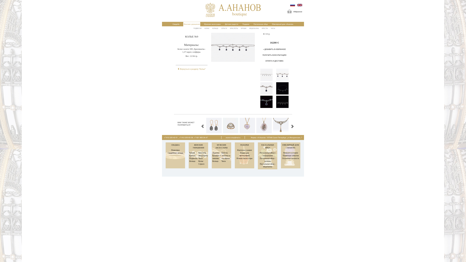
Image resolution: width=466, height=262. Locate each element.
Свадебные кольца (175, 153)
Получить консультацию (274, 55)
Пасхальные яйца (261, 24)
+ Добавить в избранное (274, 49)
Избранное (297, 11)
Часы (273, 28)
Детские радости (231, 24)
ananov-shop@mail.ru (233, 138)
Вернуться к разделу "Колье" (192, 69)
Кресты (265, 28)
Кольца (215, 28)
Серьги (224, 28)
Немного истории (290, 153)
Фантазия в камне (244, 150)
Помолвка (175, 150)
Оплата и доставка (274, 61)
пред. (267, 34)
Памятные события (291, 156)
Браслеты (234, 28)
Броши (243, 28)
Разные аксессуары (244, 158)
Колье (206, 28)
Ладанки (216, 153)
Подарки (245, 24)
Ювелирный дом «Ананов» (282, 24)
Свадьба (176, 24)
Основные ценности (290, 158)
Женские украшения (192, 24)
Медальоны (254, 28)
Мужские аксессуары (212, 24)
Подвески (197, 28)
